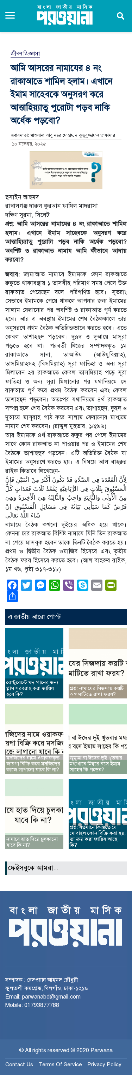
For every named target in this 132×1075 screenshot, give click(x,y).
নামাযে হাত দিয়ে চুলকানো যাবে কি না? (32, 842)
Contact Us (19, 1064)
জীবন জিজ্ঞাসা (25, 53)
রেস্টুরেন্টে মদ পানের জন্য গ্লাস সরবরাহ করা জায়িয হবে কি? (32, 688)
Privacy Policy (104, 1064)
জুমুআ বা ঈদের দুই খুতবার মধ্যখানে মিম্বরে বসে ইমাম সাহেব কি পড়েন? (96, 764)
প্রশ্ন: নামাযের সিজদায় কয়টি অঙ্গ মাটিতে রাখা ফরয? (97, 691)
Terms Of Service (60, 1064)
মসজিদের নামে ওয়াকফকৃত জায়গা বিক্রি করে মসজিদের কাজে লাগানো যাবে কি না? (33, 764)
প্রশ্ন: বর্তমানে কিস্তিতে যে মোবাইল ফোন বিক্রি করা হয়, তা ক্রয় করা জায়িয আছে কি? (98, 836)
